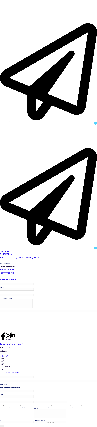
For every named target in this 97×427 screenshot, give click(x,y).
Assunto (1, 293)
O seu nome (2, 282)
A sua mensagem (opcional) (6, 298)
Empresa (2, 400)
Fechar (1, 426)
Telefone (35, 400)
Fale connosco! (6, 347)
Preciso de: (43, 405)
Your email (2, 374)
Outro (1, 420)
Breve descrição (39, 414)
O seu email (2, 287)
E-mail (1, 394)
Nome (1, 389)
